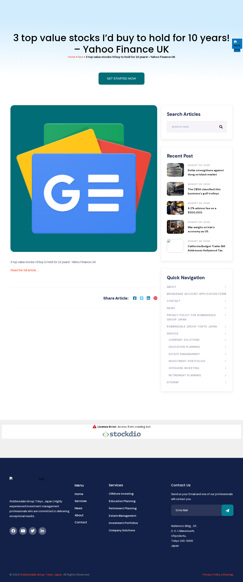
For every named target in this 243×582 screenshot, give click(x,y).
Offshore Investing (184, 368)
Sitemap (173, 382)
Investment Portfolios (187, 361)
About (172, 287)
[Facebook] (13, 531)
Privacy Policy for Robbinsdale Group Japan (191, 317)
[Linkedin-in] (42, 531)
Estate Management (184, 354)
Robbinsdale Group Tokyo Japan (192, 326)
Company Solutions (184, 339)
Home (71, 57)
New (80, 57)
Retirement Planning (185, 375)
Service (173, 333)
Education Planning (184, 347)
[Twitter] (32, 531)
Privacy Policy (211, 574)
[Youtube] (23, 531)
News (171, 308)
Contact (174, 301)
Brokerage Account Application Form (196, 294)
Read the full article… (24, 270)
